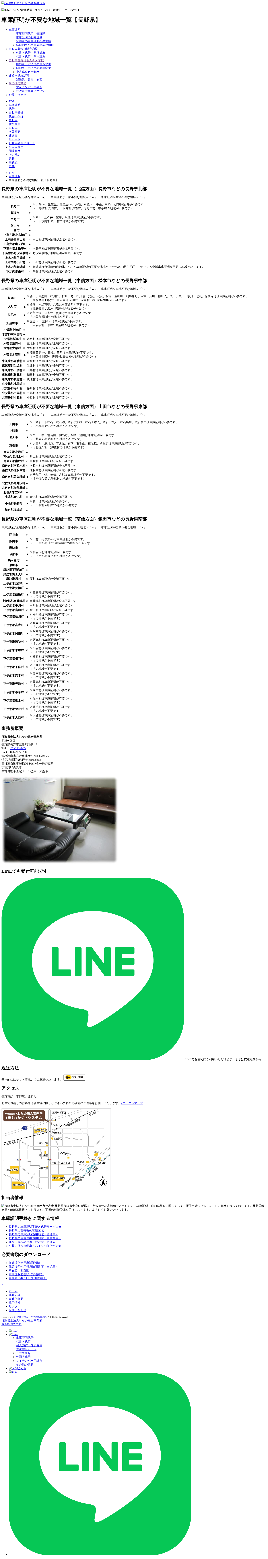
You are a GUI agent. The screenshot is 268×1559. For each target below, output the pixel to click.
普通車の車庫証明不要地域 (33, 41)
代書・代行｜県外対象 (30, 52)
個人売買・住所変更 (29, 1345)
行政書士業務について (30, 91)
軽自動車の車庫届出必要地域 (35, 45)
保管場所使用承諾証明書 (25, 1262)
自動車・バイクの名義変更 (33, 68)
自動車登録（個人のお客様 (26, 60)
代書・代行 (23, 1341)
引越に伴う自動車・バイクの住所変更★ (35, 1245)
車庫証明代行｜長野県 (30, 33)
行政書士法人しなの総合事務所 (30, 1317)
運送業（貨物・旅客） (30, 79)
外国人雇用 (23, 1356)
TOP (11, 101)
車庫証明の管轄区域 (29, 37)
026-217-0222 (18, 748)
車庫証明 (14, 29)
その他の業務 (17, 83)
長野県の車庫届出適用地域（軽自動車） (35, 1238)
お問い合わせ (17, 94)
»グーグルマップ (132, 1103)
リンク (13, 1306)
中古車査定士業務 (27, 71)
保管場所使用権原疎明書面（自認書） (33, 1266)
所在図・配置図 (19, 1270)
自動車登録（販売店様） (25, 48)
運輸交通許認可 (19, 75)
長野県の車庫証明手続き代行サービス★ (35, 1226)
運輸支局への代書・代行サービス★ (32, 1242)
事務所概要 (16, 1298)
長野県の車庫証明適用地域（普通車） (33, 1234)
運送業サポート (26, 1349)
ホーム (13, 1291)
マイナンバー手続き (29, 87)
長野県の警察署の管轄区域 (26, 1230)
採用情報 (14, 1302)
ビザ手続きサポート (22, 143)
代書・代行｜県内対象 (30, 56)
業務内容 (14, 1294)
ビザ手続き (23, 1353)
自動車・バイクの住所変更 (33, 64)
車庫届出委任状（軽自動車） (28, 1278)
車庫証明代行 (25, 1337)
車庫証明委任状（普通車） (26, 1274)
